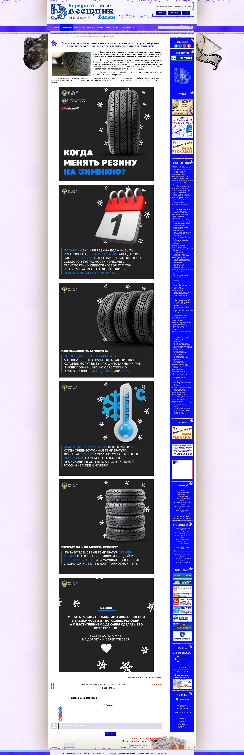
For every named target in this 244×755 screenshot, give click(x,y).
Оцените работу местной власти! (182, 676)
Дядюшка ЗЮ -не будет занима (182, 532)
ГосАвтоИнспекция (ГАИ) (106, 37)
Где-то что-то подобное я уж (183, 559)
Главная (161, 13)
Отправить (110, 734)
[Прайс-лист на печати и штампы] (182, 137)
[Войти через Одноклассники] (60, 720)
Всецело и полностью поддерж (183, 528)
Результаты (177, 670)
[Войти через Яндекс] (60, 716)
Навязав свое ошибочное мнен (183, 536)
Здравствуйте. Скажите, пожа (183, 547)
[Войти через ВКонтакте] (60, 712)
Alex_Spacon (110, 684)
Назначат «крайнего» (184, 659)
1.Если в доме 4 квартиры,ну (183, 544)
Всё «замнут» (183, 656)
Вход (186, 13)
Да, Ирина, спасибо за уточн (183, 563)
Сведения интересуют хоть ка (183, 551)
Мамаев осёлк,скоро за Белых (182, 555)
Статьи (84, 37)
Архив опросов (187, 670)
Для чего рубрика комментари (183, 540)
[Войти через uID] (60, 708)
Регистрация (174, 13)
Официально (93, 37)
